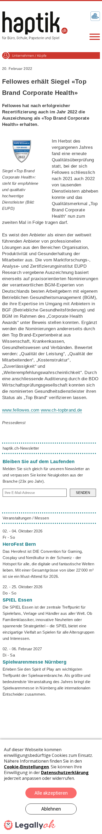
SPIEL (17, 600)
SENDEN (83, 493)
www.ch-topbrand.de (61, 410)
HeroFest (19, 544)
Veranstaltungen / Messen (26, 518)
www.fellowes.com (20, 410)
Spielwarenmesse (34, 662)
